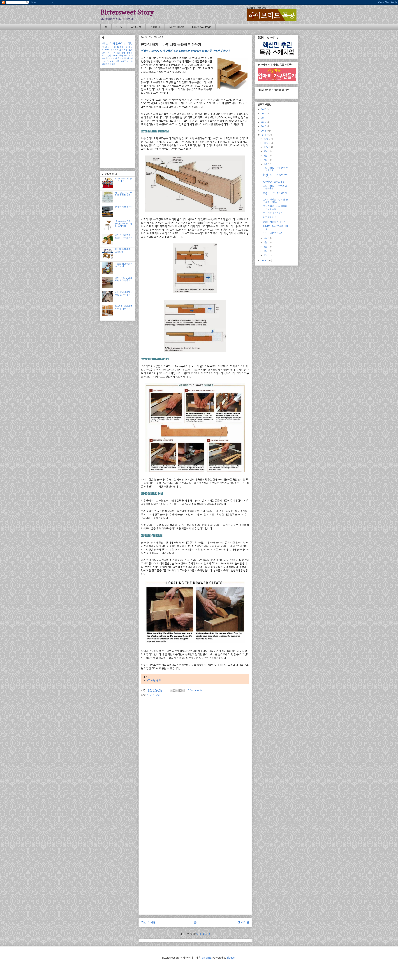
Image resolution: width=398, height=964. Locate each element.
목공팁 (156, 695)
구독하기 (155, 27)
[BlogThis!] (174, 690)
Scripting (111, 61)
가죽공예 (107, 64)
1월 (266, 255)
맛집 (113, 47)
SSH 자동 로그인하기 (272, 213)
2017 (264, 122)
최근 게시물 (148, 922)
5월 (266, 238)
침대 (120, 58)
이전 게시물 (241, 922)
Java (104, 61)
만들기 (119, 43)
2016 (264, 126)
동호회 (105, 58)
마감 (130, 43)
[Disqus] (195, 791)
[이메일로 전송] (171, 690)
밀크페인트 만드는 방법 (274, 182)
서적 (118, 61)
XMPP (123, 61)
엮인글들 (136, 27)
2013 (264, 260)
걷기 (128, 47)
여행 (112, 43)
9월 (266, 151)
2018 (264, 118)
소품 (131, 50)
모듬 (113, 64)
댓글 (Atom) (203, 934)
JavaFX (115, 55)
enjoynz (206, 957)
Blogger (231, 957)
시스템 (130, 58)
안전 (115, 58)
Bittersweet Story (127, 12)
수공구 (106, 47)
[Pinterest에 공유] (183, 690)
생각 (109, 55)
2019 (264, 114)
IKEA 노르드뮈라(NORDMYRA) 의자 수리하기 (123, 223)
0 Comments (195, 690)
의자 (123, 53)
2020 (264, 109)
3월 (266, 247)
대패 (128, 53)
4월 (266, 242)
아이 (107, 50)
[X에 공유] (177, 690)
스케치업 (123, 50)
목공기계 (114, 50)
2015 (264, 131)
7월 (266, 160)
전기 (110, 58)
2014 (263, 135)
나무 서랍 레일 (153, 680)
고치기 (110, 53)
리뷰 (124, 58)
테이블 (117, 53)
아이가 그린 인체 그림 (273, 233)
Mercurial (128, 56)
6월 (265, 164)
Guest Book (176, 27)
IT (125, 43)
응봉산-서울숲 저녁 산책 (274, 222)
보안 (128, 61)
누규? (119, 27)
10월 (266, 147)
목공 (149, 695)
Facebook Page (201, 27)
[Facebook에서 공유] (180, 690)
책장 (121, 55)
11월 (266, 143)
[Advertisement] (195, 723)
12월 (266, 139)
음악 (104, 53)
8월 (266, 156)
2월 (266, 251)
